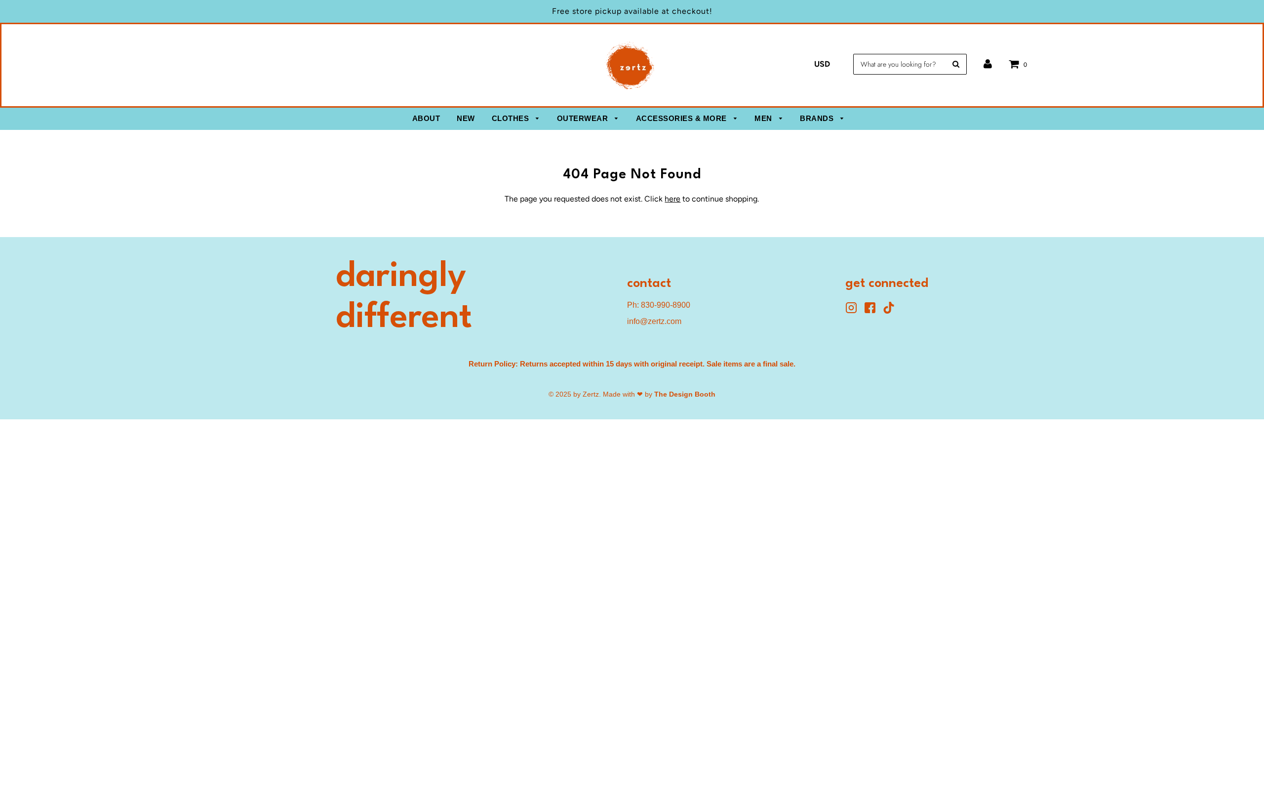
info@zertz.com (654, 321)
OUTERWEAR (583, 118)
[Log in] (988, 64)
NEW (466, 118)
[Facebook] (873, 311)
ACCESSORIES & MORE (682, 118)
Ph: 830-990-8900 (658, 305)
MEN (764, 118)
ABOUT (426, 118)
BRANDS (818, 118)
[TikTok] (891, 311)
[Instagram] (854, 311)
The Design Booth (684, 394)
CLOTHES (511, 118)
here (672, 198)
